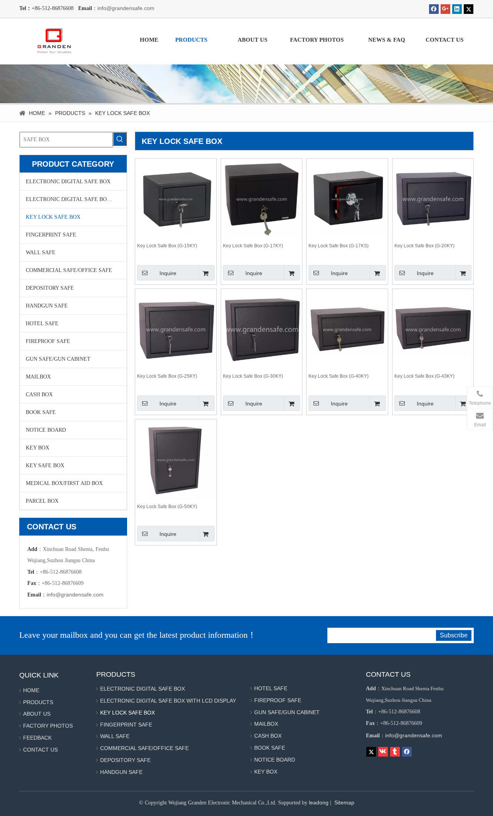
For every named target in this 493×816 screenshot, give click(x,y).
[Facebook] (434, 9)
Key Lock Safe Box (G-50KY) (167, 506)
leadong (319, 802)
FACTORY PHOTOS (48, 726)
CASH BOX (39, 394)
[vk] (383, 752)
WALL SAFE (40, 252)
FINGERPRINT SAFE (51, 235)
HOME (31, 690)
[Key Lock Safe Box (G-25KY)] (176, 329)
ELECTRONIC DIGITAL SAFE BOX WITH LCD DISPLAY (76, 199)
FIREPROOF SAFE (48, 341)
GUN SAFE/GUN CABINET (58, 359)
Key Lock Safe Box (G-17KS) (339, 245)
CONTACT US (40, 750)
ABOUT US (36, 714)
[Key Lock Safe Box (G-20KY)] (433, 199)
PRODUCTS (38, 702)
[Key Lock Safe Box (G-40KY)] (347, 329)
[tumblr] (395, 752)
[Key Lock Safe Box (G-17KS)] (347, 199)
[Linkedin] (457, 9)
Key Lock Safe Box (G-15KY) (167, 245)
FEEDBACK (37, 738)
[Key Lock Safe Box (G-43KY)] (433, 329)
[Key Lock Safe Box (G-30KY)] (261, 329)
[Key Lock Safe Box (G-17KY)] (261, 199)
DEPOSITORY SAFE (50, 288)
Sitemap (344, 802)
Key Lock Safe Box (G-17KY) (253, 245)
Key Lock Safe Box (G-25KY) (167, 376)
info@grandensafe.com (125, 8)
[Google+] (445, 9)
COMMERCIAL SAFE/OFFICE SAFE (69, 270)
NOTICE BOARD (46, 430)
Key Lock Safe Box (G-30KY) (253, 376)
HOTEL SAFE (42, 323)
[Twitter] (468, 9)
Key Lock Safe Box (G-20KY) (424, 245)
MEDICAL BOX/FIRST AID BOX (64, 483)
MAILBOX (38, 377)
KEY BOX (37, 448)
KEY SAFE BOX (45, 465)
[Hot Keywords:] (120, 139)
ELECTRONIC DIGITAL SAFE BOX (68, 181)
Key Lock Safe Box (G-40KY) (339, 376)
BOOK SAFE (41, 412)
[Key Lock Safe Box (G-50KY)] (176, 460)
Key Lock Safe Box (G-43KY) (424, 376)
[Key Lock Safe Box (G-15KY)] (176, 199)
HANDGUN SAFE (47, 306)
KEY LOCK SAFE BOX (53, 217)
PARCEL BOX (42, 501)
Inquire (167, 273)
